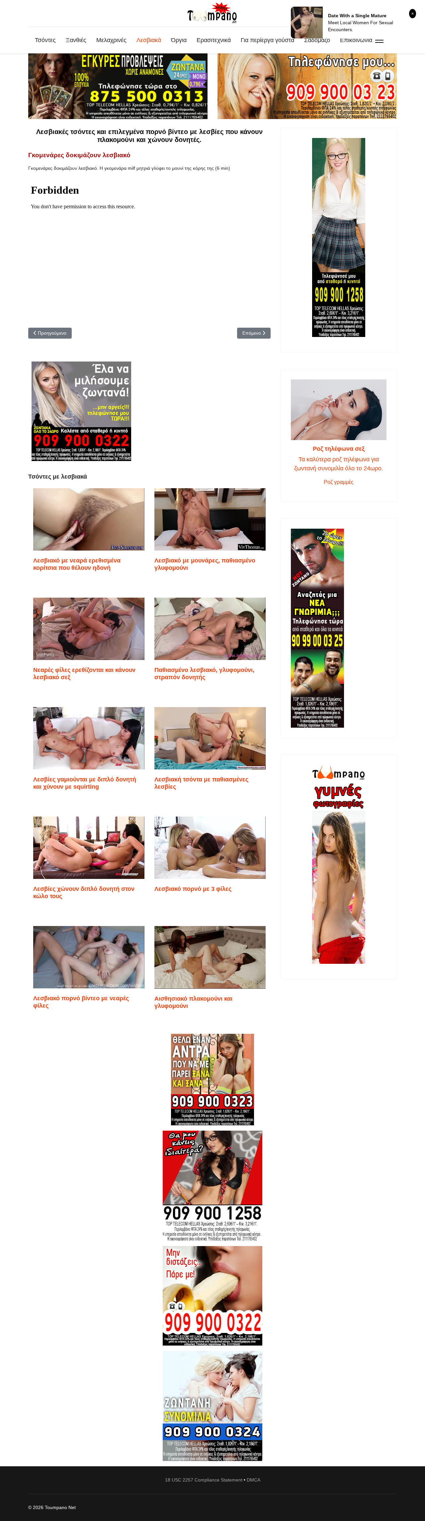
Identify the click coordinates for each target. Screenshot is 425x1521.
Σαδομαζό (317, 40)
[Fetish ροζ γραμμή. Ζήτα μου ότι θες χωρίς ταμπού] (212, 1186)
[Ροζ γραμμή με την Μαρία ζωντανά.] (212, 1080)
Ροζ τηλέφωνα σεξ (339, 448)
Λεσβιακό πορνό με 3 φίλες (192, 889)
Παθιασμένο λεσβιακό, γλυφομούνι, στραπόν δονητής (204, 674)
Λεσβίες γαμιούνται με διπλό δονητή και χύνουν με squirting (84, 783)
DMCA (253, 1480)
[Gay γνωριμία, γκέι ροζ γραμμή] (338, 628)
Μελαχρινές (111, 40)
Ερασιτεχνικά (214, 40)
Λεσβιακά (148, 40)
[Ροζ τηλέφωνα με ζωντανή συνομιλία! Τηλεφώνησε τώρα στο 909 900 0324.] (212, 1406)
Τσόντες (45, 40)
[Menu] (379, 40)
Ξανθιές (76, 40)
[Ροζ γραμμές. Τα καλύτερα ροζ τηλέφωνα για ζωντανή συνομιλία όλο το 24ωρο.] (338, 409)
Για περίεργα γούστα (267, 40)
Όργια (179, 40)
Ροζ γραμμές (339, 482)
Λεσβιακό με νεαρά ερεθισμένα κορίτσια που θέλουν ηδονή (77, 564)
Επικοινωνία (356, 40)
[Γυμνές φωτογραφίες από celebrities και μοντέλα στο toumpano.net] (338, 864)
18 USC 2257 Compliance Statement (203, 1480)
